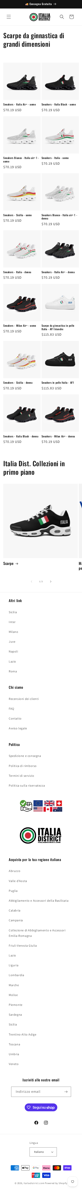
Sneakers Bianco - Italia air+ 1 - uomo (21, 159)
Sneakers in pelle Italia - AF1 (58, 382)
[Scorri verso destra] (51, 581)
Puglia (13, 891)
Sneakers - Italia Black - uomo (59, 104)
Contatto (15, 718)
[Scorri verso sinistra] (31, 581)
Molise (13, 995)
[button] (9, 17)
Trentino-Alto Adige (22, 1034)
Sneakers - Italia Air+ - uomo (19, 104)
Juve (12, 642)
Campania (16, 920)
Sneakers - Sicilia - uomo (17, 215)
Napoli (13, 651)
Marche (14, 985)
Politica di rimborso (23, 766)
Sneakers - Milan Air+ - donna (58, 436)
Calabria (15, 910)
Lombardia (16, 975)
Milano (13, 632)
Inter (12, 622)
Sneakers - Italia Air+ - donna (58, 272)
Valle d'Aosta (18, 881)
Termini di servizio (21, 776)
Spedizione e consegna (25, 756)
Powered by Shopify (56, 1183)
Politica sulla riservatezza (27, 785)
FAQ (11, 709)
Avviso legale (18, 728)
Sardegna (15, 1015)
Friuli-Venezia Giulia (23, 946)
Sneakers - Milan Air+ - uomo (19, 325)
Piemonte (16, 1005)
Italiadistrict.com (34, 1183)
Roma (13, 671)
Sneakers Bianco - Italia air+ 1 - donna (59, 216)
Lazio (12, 661)
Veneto (14, 1064)
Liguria (13, 965)
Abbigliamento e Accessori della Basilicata (38, 901)
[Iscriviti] (66, 1092)
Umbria (14, 1054)
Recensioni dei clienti (24, 699)
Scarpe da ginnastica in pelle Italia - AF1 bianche (58, 327)
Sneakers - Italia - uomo (55, 158)
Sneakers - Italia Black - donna (20, 436)
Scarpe (8, 563)
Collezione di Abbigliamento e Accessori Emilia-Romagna (37, 933)
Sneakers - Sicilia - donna (18, 382)
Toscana (14, 1044)
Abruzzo (14, 871)
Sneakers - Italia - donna (17, 272)
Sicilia (13, 612)
